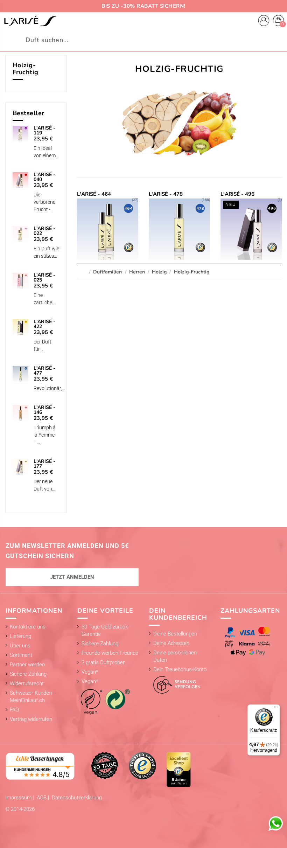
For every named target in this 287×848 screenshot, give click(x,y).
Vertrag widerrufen (31, 719)
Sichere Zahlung (28, 674)
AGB (42, 797)
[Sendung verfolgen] (175, 683)
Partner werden (27, 664)
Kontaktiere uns (28, 627)
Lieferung (20, 636)
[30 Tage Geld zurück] (104, 765)
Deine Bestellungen (175, 634)
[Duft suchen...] (278, 40)
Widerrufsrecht (27, 683)
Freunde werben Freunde (110, 653)
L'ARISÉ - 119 (44, 130)
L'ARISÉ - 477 (44, 371)
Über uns (20, 645)
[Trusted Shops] (142, 765)
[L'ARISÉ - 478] (179, 225)
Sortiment (21, 655)
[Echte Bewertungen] (40, 766)
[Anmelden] (263, 21)
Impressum (19, 797)
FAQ (14, 710)
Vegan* (90, 672)
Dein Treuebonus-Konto (179, 669)
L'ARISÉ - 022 (44, 231)
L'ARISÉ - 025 (44, 278)
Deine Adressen (171, 643)
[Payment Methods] (249, 641)
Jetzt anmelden (72, 577)
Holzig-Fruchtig (25, 68)
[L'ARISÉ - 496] (251, 225)
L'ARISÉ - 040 (44, 177)
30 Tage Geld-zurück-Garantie (105, 630)
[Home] (30, 21)
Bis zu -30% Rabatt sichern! (144, 5)
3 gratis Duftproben (104, 662)
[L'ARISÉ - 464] (107, 225)
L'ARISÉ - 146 (44, 410)
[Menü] (276, 708)
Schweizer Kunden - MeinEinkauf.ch (32, 696)
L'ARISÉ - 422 (44, 324)
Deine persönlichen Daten (175, 656)
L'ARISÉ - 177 (44, 464)
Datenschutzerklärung (77, 797)
